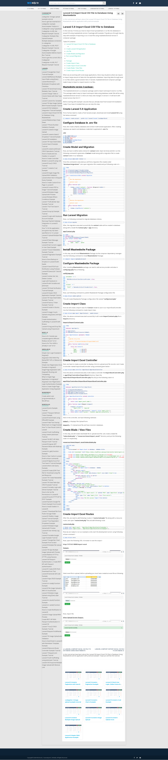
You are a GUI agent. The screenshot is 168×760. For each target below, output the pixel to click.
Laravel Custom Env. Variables (52, 101)
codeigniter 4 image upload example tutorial (51, 18)
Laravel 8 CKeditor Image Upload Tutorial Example (50, 517)
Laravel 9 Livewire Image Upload (50, 131)
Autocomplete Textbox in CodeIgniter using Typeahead (52, 27)
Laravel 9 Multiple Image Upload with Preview (50, 527)
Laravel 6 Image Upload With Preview (51, 616)
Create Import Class (72, 63)
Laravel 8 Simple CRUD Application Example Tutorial (51, 294)
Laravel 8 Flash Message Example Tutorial (50, 241)
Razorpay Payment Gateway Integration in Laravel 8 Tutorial (51, 223)
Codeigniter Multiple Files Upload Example (50, 37)
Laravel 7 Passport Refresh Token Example (51, 414)
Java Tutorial (54, 8)
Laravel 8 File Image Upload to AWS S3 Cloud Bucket (52, 589)
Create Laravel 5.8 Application (76, 49)
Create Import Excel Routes (75, 70)
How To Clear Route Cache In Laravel (51, 428)
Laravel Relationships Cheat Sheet (51, 121)
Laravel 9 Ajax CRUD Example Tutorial (51, 580)
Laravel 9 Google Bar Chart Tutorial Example (51, 73)
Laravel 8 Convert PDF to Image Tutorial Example (50, 188)
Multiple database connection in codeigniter (51, 42)
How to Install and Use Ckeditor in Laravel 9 (49, 155)
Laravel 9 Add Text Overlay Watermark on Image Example (52, 424)
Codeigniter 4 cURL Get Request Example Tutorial (50, 32)
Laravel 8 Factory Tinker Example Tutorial (50, 304)
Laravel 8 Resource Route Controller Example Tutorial (51, 649)
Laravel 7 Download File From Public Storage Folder (51, 512)
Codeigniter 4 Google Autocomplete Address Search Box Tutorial (52, 52)
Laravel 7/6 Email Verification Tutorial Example (51, 289)
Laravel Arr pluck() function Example (51, 601)
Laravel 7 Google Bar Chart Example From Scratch (51, 541)
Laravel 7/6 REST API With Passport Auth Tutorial (50, 440)
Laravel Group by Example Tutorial (50, 212)
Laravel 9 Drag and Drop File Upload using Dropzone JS (51, 328)
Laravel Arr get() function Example (50, 452)
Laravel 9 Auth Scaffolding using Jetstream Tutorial (50, 659)
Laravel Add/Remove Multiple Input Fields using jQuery (51, 78)
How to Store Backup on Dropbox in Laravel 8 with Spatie (50, 261)
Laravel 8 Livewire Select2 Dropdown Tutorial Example (51, 136)
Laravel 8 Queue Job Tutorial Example (51, 272)
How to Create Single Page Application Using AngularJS (51, 388)
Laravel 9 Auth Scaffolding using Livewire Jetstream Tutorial (50, 434)
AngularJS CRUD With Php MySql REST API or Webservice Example (52, 360)
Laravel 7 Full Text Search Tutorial (50, 208)
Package (69, 61)
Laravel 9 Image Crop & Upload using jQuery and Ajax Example (51, 314)
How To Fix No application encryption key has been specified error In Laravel (50, 230)
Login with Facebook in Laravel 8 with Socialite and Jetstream (51, 283)
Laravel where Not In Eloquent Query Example (52, 179)
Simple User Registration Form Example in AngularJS (52, 366)
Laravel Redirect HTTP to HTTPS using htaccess (50, 556)
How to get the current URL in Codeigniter (52, 59)
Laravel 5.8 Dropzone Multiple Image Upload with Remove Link (52, 665)
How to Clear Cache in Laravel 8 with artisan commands (52, 457)
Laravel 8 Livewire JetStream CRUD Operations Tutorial (51, 150)
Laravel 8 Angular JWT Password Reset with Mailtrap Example (52, 446)
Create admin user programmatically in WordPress (48, 398)
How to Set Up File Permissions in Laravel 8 (50, 493)
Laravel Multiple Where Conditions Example (49, 198)
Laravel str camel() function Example (51, 606)
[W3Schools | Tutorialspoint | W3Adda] (32, 3)
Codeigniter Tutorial (97, 8)
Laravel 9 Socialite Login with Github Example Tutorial (51, 488)
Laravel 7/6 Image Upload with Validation (52, 637)
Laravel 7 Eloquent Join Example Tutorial (49, 654)
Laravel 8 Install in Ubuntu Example (50, 308)
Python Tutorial (68, 8)
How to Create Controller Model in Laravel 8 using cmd (51, 160)
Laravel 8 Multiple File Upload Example (51, 546)
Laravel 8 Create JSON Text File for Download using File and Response (51, 473)
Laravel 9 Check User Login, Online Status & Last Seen (113, 684)
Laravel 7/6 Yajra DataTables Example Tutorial (51, 299)
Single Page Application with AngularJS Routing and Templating (51, 372)
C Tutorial (30, 8)
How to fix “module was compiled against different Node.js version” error (50, 338)
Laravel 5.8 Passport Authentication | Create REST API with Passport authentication (51, 562)
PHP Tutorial (82, 8)
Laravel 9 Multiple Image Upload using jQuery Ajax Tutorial (50, 595)
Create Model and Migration (75, 54)
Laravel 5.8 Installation (49, 139)
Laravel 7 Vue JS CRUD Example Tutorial (49, 628)
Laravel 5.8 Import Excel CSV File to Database (81, 44)
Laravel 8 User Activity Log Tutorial (50, 532)
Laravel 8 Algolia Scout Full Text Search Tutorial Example (51, 462)
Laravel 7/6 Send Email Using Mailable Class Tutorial (51, 90)
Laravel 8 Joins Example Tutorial (49, 409)
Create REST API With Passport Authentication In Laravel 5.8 (51, 621)
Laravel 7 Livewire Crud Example (49, 169)
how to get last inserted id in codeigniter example (51, 23)
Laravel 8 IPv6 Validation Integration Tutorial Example (51, 109)
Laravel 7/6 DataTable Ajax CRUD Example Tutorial (51, 484)
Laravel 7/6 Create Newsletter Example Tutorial (52, 479)
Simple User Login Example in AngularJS (51, 354)
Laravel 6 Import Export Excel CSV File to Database (109, 650)
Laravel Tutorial (113, 8)
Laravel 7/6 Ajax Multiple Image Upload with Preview (51, 551)
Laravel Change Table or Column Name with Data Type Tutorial (52, 96)
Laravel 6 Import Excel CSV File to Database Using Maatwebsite (52, 115)
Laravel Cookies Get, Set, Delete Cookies (50, 277)
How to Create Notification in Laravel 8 (51, 611)
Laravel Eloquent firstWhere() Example (51, 632)
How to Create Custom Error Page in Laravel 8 (51, 184)
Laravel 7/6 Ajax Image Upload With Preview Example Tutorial (52, 104)
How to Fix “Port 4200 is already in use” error (49, 344)
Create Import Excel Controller (76, 66)
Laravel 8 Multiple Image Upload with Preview (50, 193)
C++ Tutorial (42, 8)
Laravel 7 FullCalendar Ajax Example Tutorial (50, 203)
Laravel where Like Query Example (50, 467)
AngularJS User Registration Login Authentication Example (52, 383)
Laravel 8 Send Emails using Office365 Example (51, 419)
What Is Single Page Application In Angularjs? (50, 378)
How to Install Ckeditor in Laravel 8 (50, 508)
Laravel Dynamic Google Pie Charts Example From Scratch (51, 503)
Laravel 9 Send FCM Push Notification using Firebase (51, 268)
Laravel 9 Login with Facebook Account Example (52, 217)
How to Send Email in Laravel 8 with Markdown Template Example (52, 643)
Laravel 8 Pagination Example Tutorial (51, 256)
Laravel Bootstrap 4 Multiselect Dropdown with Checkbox (51, 84)
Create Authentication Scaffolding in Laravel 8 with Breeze (51, 321)
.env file (68, 51)
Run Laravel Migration (73, 56)
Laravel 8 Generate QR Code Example (51, 575)
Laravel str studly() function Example (51, 584)
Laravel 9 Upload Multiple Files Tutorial (52, 236)
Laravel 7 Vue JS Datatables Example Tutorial (51, 251)
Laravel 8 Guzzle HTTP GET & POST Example (51, 498)
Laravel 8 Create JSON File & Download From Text (51, 570)
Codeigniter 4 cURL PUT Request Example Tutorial (50, 63)
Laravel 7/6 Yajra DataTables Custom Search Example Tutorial (51, 144)
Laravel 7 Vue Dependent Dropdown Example (50, 522)
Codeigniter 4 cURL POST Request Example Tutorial (50, 47)
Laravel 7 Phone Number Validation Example (50, 126)
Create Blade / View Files (74, 68)
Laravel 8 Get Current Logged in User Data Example (51, 246)
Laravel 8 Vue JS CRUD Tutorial (49, 164)
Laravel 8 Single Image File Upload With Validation (50, 174)
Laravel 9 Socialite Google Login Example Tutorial (50, 536)
